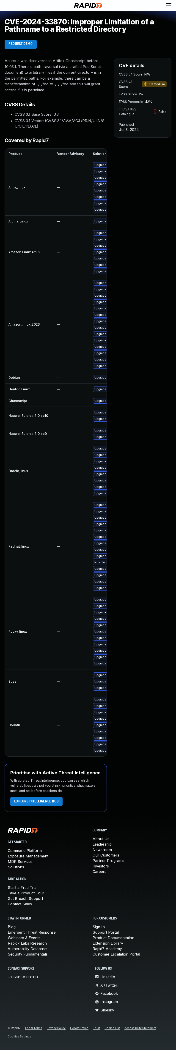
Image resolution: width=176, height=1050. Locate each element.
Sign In (99, 927)
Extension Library (108, 943)
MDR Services (20, 861)
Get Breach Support (25, 898)
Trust (96, 1028)
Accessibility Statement (140, 1028)
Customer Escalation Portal (116, 954)
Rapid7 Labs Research (27, 943)
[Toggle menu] (168, 5)
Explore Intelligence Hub (36, 801)
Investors (101, 866)
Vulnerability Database (27, 948)
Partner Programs (108, 860)
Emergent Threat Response (32, 932)
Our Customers (106, 855)
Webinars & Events (24, 937)
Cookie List (112, 1028)
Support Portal (106, 932)
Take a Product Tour (26, 893)
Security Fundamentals (28, 954)
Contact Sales (20, 904)
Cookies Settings (19, 1036)
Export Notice (79, 1028)
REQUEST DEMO (20, 44)
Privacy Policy (56, 1028)
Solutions (16, 867)
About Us (101, 838)
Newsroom (102, 849)
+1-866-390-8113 (23, 977)
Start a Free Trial (22, 887)
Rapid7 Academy (107, 948)
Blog (12, 927)
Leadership (102, 844)
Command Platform (25, 850)
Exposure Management (28, 856)
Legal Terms (33, 1028)
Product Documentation (113, 937)
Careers (99, 871)
